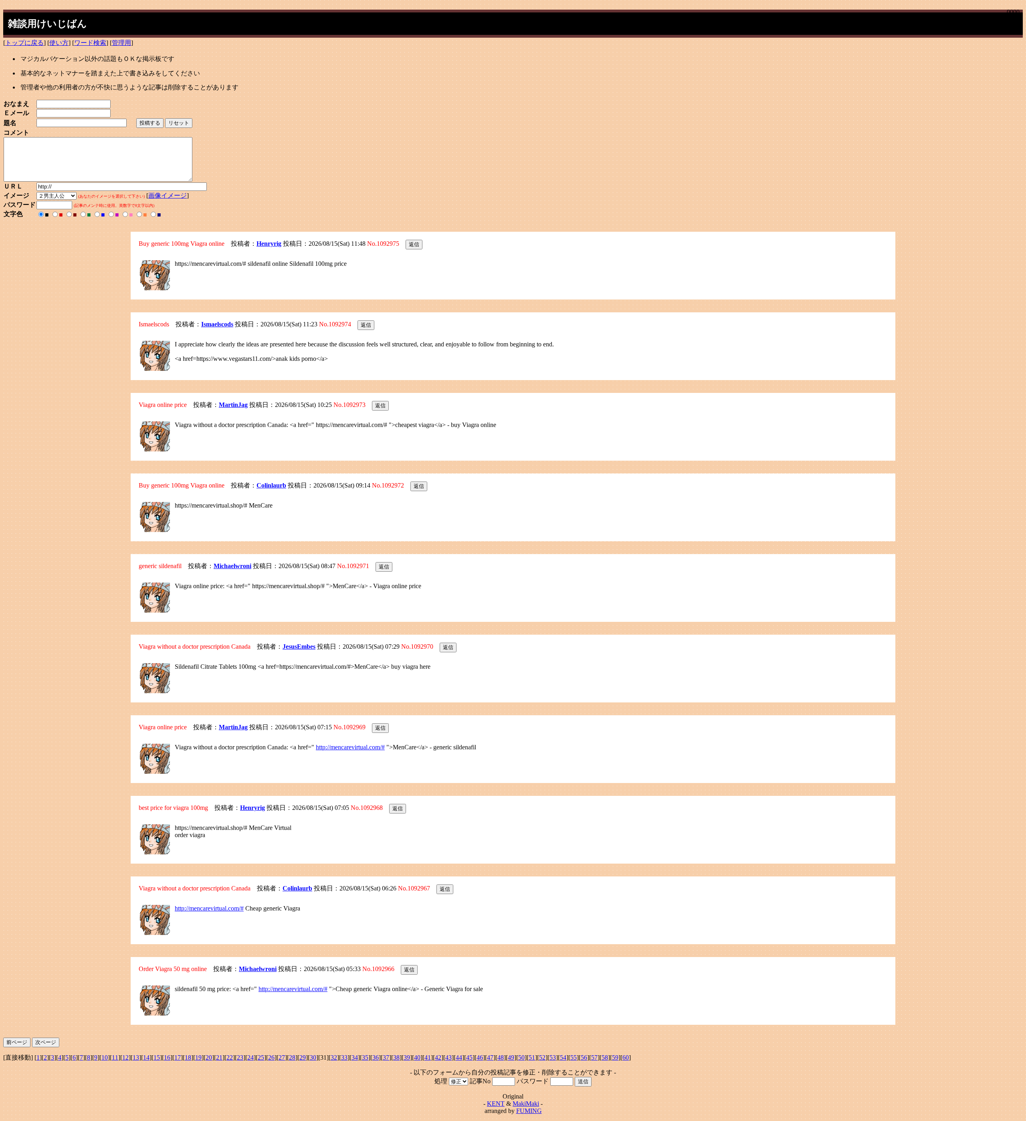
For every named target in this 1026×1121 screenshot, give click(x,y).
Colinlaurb (271, 485)
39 (407, 1057)
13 (136, 1057)
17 (177, 1057)
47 (490, 1057)
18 (188, 1057)
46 (480, 1057)
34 (354, 1057)
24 (250, 1057)
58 (605, 1057)
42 (438, 1057)
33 (344, 1057)
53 (552, 1057)
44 (459, 1057)
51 (532, 1057)
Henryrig (268, 243)
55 (573, 1057)
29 (302, 1057)
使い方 (59, 42)
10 (104, 1057)
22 (229, 1057)
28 (292, 1057)
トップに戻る (24, 42)
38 (396, 1057)
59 (615, 1057)
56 (584, 1057)
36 (375, 1057)
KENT (496, 1103)
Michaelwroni (232, 566)
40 (417, 1057)
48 (500, 1057)
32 (334, 1057)
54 (563, 1057)
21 (219, 1057)
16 (167, 1057)
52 (542, 1057)
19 (198, 1057)
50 (521, 1057)
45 (469, 1057)
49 (511, 1057)
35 (365, 1057)
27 (282, 1057)
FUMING (529, 1110)
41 (427, 1057)
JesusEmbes (299, 646)
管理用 (121, 42)
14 (146, 1057)
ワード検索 (90, 42)
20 (209, 1057)
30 (313, 1057)
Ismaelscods (217, 324)
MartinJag (233, 404)
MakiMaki (526, 1103)
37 (386, 1057)
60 (625, 1057)
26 (271, 1057)
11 (115, 1057)
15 (156, 1057)
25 (261, 1057)
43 (448, 1057)
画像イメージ (167, 195)
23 (240, 1057)
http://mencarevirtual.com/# (350, 747)
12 (125, 1057)
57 (594, 1057)
